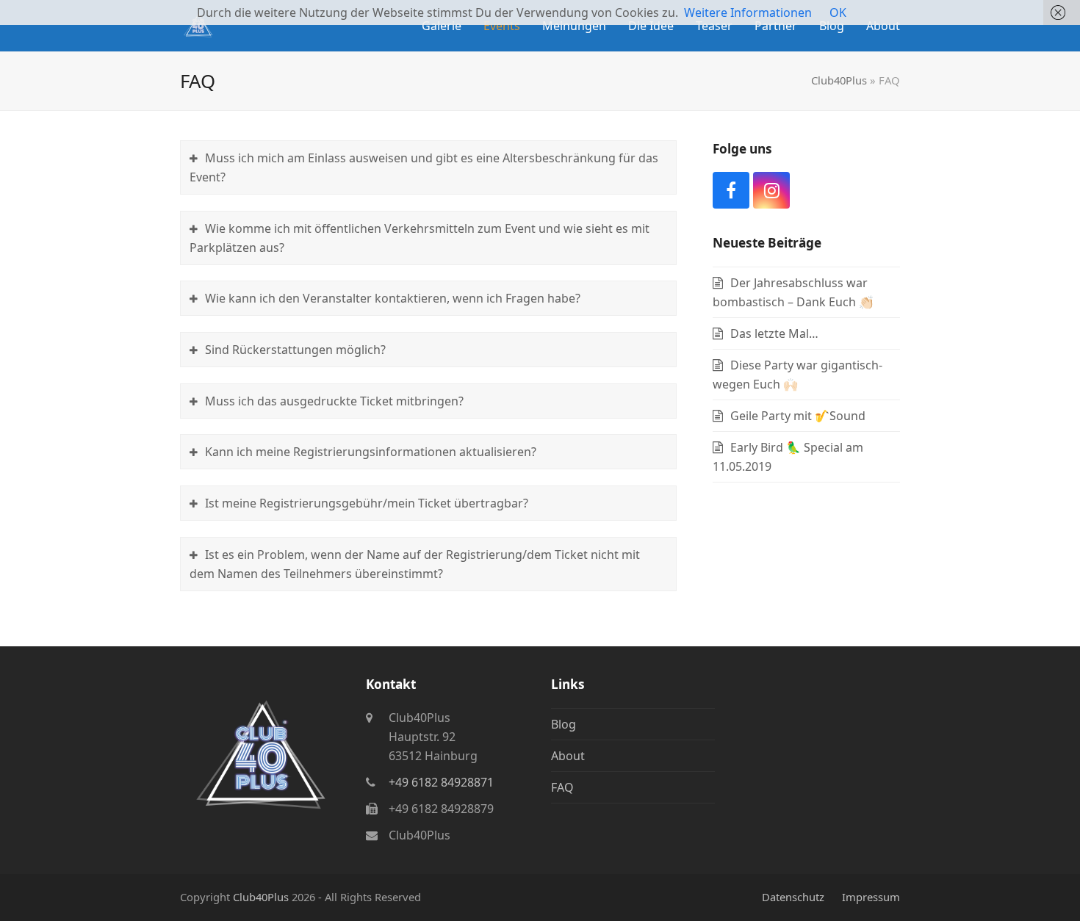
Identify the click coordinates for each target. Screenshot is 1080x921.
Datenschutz (793, 896)
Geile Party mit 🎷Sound (797, 416)
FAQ (562, 787)
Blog (563, 724)
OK (837, 12)
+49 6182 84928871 (441, 782)
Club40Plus (839, 80)
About (568, 756)
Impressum (871, 896)
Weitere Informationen (748, 12)
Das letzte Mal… (774, 333)
